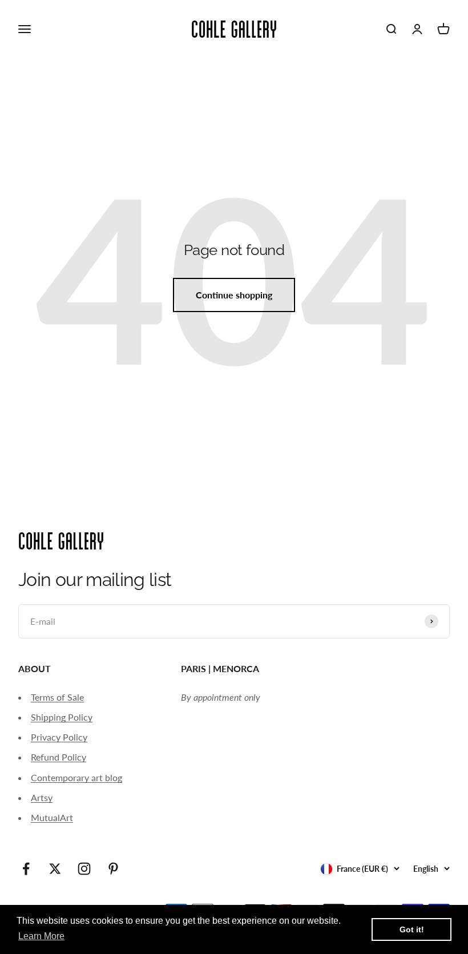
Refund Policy (58, 756)
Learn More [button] (41, 936)
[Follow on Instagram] (84, 868)
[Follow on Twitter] (55, 868)
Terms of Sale (57, 697)
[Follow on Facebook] (26, 868)
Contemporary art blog (76, 777)
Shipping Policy (61, 717)
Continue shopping (234, 294)
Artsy (42, 797)
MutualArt (52, 817)
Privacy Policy (59, 736)
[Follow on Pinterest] (113, 868)
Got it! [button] (412, 929)
